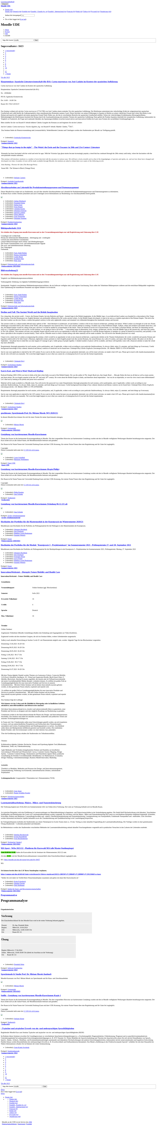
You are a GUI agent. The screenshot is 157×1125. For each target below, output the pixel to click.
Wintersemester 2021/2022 (10, 844)
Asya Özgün (18, 559)
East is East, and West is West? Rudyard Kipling (22, 371)
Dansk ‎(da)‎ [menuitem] (9, 11)
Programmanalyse (9, 895)
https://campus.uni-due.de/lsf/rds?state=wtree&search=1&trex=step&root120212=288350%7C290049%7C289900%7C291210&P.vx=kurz (51, 874)
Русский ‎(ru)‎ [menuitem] (95, 11)
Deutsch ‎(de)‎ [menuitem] (17, 11)
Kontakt (29, 1124)
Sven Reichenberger (21, 838)
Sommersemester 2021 (9, 183)
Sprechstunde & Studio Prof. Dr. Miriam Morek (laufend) (26, 974)
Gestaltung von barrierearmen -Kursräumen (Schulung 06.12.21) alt (34, 504)
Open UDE (11, 463)
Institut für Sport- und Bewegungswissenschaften (24, 889)
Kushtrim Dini (19, 259)
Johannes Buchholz (20, 529)
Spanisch (11, 141)
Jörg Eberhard (18, 531)
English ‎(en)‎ (13, 1103)
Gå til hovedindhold (7, 2)
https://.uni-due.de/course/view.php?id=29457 (22, 860)
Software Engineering (15, 968)
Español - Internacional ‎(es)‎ (18, 1107)
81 (6, 72)
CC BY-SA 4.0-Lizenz (31, 450)
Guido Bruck (18, 257)
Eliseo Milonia (19, 214)
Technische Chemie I (15, 842)
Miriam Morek (19, 425)
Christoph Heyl (19, 361)
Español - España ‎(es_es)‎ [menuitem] (39, 11)
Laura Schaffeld (19, 457)
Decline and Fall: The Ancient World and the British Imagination (29, 312)
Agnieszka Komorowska (22, 137)
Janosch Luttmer (19, 213)
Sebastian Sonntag (20, 218)
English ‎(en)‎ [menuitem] (26, 11)
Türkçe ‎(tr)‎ (13, 1113)
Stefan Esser (18, 205)
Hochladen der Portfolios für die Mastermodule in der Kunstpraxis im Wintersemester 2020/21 (42, 522)
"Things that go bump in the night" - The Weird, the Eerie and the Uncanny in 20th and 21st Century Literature (50, 147)
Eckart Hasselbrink (20, 837)
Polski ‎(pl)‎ (12, 1111)
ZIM (30, 1122)
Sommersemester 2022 (9, 143)
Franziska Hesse (19, 557)
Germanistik (12, 428)
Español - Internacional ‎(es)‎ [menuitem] (57, 11)
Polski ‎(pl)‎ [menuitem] (79, 11)
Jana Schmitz (18, 494)
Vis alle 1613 (5, 77)
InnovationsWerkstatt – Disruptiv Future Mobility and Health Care (30, 572)
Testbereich (11, 498)
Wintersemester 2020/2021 (10, 430)
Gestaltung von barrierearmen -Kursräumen (23, 434)
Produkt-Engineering (15, 222)
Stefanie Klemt (19, 1019)
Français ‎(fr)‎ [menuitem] (71, 11)
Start (36, 40)
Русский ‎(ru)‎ (13, 1114)
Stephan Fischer (19, 883)
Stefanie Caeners (19, 178)
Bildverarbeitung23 (9, 270)
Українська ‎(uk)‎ (15, 1116)
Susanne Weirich (19, 535)
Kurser (7, 32)
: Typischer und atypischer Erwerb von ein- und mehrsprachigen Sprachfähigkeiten (37, 1028)
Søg (6, 34)
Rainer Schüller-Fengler (22, 793)
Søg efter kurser (8, 40)
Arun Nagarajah (19, 216)
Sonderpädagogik (13, 1051)
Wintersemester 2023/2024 (10, 266)
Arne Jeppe (18, 791)
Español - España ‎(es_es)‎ (17, 1105)
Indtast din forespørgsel (13, 15)
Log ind (23, 19)
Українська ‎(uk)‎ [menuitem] (105, 11)
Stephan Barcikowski (21, 835)
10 (6, 68)
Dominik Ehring (19, 203)
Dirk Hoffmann (19, 885)
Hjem (7, 30)
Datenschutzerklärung (9, 1124)
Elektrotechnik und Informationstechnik (21, 264)
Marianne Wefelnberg (21, 459)
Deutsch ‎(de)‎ (13, 1101)
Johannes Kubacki (20, 211)
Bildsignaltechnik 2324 (11, 228)
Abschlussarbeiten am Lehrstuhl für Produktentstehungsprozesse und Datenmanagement (40, 187)
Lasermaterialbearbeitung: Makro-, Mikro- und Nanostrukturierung (31, 803)
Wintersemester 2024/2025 (10, 991)
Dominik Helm (19, 964)
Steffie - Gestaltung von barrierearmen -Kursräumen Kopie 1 (31, 995)
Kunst (10, 539)
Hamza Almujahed (20, 255)
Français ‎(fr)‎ (13, 1109)
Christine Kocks (19, 209)
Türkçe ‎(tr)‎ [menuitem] (86, 11)
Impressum (21, 1124)
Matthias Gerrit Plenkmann (23, 533)
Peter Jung (17, 261)
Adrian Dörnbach (20, 201)
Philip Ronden (19, 492)
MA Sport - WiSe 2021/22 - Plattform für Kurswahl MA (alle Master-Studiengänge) (37, 848)
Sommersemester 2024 (9, 224)
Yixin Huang (18, 207)
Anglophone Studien (14, 365)
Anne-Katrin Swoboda (21, 1047)
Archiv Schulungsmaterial (16, 516)
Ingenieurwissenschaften (16, 797)
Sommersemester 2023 (9, 308)
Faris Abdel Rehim (20, 253)
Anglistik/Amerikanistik (15, 181)
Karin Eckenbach (20, 881)
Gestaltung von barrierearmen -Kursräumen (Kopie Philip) (30, 469)
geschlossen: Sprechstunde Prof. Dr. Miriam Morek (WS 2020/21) (29, 413)
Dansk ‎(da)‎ (9, 9)
